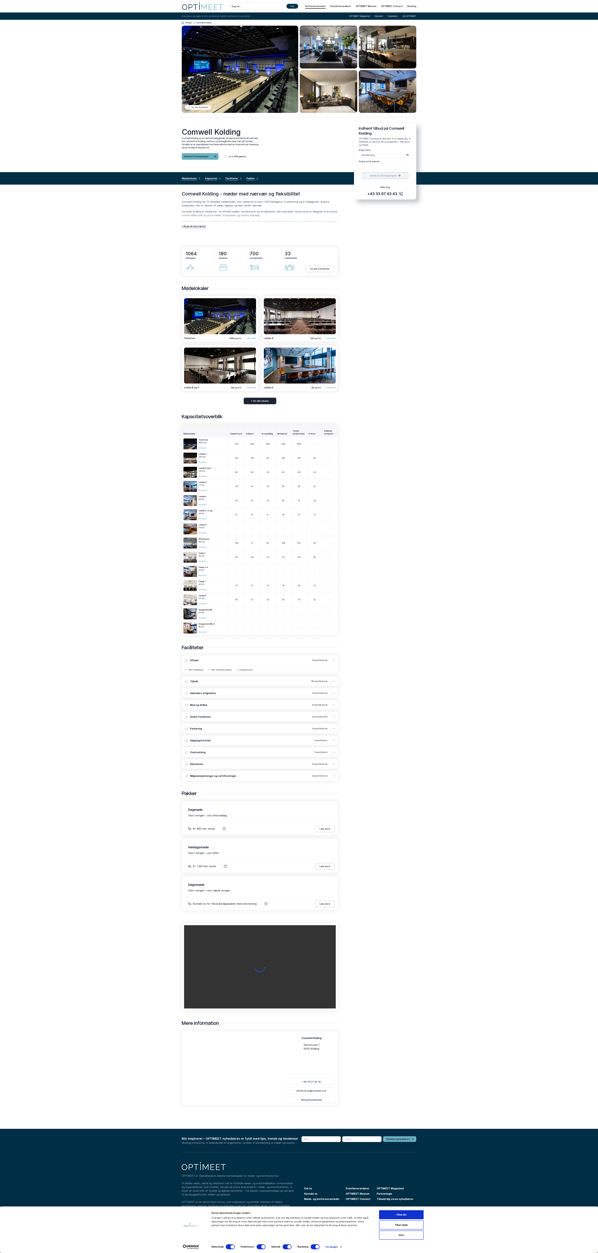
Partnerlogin (384, 1193)
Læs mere (251, 338)
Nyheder (379, 16)
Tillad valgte (401, 1225)
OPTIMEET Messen (366, 6)
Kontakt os (311, 1193)
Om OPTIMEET (409, 16)
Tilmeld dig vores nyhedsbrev (395, 1199)
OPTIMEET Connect (392, 6)
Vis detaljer (331, 1247)
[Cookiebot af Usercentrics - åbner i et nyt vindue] (190, 1247)
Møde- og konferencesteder (321, 1199)
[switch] (261, 1246)
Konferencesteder (315, 6)
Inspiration (393, 16)
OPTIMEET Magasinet (359, 16)
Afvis (401, 1235)
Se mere (202, 448)
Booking (411, 6)
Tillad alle (401, 1214)
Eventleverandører (340, 6)
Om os (308, 1188)
